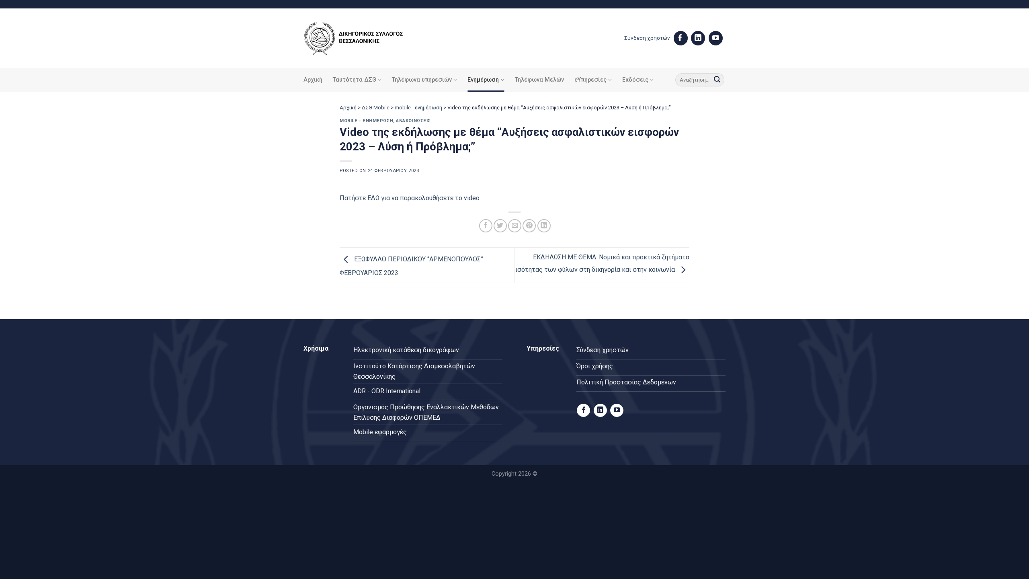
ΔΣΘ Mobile (375, 108)
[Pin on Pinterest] (529, 225)
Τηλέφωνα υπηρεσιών (422, 79)
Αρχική (312, 79)
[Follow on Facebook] (681, 38)
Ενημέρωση (483, 79)
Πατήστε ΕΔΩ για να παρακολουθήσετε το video (410, 198)
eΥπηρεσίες (590, 79)
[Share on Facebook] (485, 225)
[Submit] (717, 80)
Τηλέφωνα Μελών (539, 79)
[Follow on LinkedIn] (698, 38)
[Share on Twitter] (500, 225)
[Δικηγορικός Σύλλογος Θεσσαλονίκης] (363, 38)
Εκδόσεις (635, 79)
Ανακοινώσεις (413, 120)
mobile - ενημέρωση (418, 108)
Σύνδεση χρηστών (647, 38)
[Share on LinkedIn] (544, 225)
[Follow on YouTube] (716, 38)
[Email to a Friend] (514, 225)
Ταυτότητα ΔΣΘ (354, 79)
